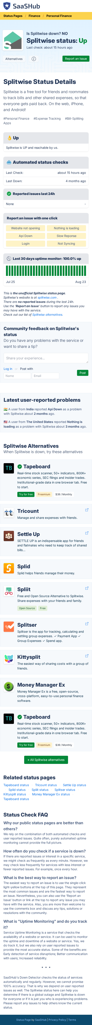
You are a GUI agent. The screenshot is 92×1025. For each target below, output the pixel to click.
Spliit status (40, 789)
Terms (72, 1019)
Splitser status (65, 789)
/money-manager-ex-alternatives (27, 680)
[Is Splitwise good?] (34, 59)
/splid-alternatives (17, 562)
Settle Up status (74, 785)
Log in (8, 368)
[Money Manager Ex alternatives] (9, 686)
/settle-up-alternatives (20, 529)
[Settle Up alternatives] (9, 536)
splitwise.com (47, 297)
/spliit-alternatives (16, 585)
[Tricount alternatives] (9, 513)
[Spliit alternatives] (9, 591)
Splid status (17, 789)
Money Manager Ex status (51, 794)
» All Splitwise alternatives (46, 760)
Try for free (26, 494)
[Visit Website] (86, 510)
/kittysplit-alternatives (19, 652)
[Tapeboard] (9, 468)
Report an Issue (76, 58)
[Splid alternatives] (9, 568)
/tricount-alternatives (19, 506)
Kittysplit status (14, 794)
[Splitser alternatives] (9, 627)
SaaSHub (40, 1019)
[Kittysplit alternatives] (9, 659)
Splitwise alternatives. (47, 314)
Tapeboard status (16, 785)
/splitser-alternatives (18, 620)
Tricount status (46, 785)
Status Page (23, 1019)
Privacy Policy (57, 1019)
